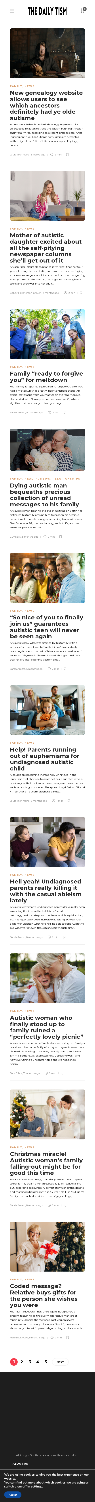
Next (60, 1362)
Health (31, 478)
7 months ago (31, 1073)
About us (20, 1463)
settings (36, 1487)
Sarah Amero (17, 412)
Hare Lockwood (19, 1337)
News (30, 86)
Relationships (66, 478)
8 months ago (34, 1205)
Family (16, 86)
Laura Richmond (20, 154)
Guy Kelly (15, 536)
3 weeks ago (38, 154)
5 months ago (30, 536)
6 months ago (34, 937)
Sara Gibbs (16, 1073)
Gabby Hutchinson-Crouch (26, 292)
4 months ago (34, 412)
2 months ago (51, 292)
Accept (13, 1495)
